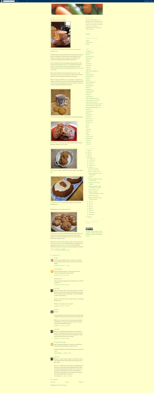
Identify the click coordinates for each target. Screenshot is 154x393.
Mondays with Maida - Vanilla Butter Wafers (95, 173)
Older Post (81, 382)
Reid (55, 309)
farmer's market (89, 74)
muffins (87, 113)
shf (86, 133)
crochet (87, 69)
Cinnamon (90, 177)
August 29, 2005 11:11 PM (61, 265)
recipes (87, 129)
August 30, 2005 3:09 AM (61, 275)
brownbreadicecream (58, 342)
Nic (55, 258)
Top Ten (87, 44)
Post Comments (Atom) (61, 385)
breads (87, 60)
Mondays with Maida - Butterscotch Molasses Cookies (95, 192)
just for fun (88, 93)
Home (67, 382)
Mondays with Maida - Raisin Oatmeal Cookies (94, 198)
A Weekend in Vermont (93, 195)
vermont (87, 142)
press (87, 125)
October (90, 163)
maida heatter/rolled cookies (92, 107)
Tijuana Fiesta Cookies (56, 202)
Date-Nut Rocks (54, 170)
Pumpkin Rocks (54, 233)
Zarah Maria (57, 269)
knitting (87, 94)
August (90, 167)
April (90, 208)
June (90, 204)
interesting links (89, 91)
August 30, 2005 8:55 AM (61, 284)
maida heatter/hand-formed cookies (93, 104)
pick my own (88, 120)
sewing (87, 131)
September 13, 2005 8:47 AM (62, 353)
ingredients (88, 89)
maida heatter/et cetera (91, 102)
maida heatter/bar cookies (91, 98)
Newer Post (53, 382)
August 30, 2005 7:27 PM (61, 306)
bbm (87, 54)
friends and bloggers (90, 82)
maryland (88, 109)
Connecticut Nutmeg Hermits (57, 117)
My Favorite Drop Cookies (94, 171)
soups (87, 134)
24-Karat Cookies (66, 64)
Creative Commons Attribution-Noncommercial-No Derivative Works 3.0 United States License (94, 234)
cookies (87, 67)
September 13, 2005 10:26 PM (63, 376)
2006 (89, 155)
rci (86, 127)
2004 (89, 217)
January (90, 214)
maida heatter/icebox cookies (92, 105)
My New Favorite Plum (93, 169)
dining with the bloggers (91, 71)
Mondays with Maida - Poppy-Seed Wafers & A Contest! (95, 187)
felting (87, 78)
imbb (87, 87)
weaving (88, 144)
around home (89, 52)
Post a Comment (54, 379)
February (91, 212)
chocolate (88, 63)
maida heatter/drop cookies (62, 250)
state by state (88, 136)
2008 (89, 150)
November (91, 161)
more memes (88, 111)
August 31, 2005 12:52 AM (61, 325)
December (91, 158)
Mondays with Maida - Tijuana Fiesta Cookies (95, 179)
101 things (88, 51)
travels (87, 140)
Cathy (55, 288)
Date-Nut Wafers (54, 142)
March (90, 210)
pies (87, 124)
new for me (88, 114)
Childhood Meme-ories (93, 190)
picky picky (88, 122)
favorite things (89, 76)
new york (88, 116)
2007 (89, 153)
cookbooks (88, 65)
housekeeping (89, 85)
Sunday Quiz (88, 138)
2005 (89, 157)
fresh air (87, 80)
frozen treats (88, 83)
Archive (87, 40)
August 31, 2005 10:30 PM (61, 338)
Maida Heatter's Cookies (64, 245)
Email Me (88, 34)
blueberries (88, 58)
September (91, 165)
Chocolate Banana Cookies (55, 49)
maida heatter (89, 96)
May (90, 206)
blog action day (89, 56)
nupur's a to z (89, 118)
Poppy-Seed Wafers (60, 66)
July (90, 202)
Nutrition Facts (89, 42)
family (87, 72)
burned (54, 69)
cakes (87, 61)
